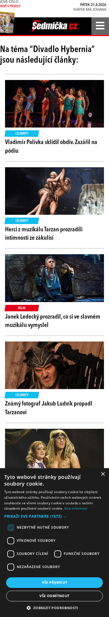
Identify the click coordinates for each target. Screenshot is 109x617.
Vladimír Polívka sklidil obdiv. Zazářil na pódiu (51, 146)
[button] (54, 516)
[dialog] (54, 542)
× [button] (103, 474)
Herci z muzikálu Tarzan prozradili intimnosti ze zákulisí (43, 234)
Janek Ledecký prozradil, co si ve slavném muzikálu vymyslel (52, 321)
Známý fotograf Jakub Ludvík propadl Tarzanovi (48, 408)
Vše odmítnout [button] (54, 596)
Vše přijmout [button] (54, 582)
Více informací (75, 508)
